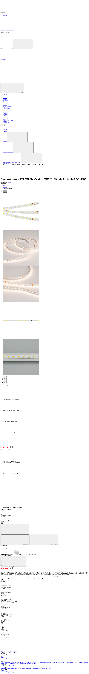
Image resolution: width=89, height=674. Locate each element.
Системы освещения (5, 111)
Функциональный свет (52, 662)
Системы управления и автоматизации (27, 662)
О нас (4, 14)
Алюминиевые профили (6, 104)
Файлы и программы (54, 544)
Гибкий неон (4, 116)
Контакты (12, 30)
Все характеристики (25, 533)
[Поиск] (23, 44)
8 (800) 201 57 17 (4, 651)
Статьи (21, 668)
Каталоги (3, 668)
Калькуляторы (32, 668)
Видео (6, 668)
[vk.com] (10, 650)
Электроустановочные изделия (19, 663)
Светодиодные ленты (5, 662)
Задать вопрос (4, 182)
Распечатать (10, 182)
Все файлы (3, 565)
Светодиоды (6, 122)
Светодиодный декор (7, 663)
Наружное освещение (5, 114)
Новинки (5, 129)
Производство (6, 665)
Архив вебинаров (15, 668)
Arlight (9, 660)
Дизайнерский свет (62, 662)
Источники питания (5, 97)
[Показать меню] (17, 137)
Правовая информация (6, 658)
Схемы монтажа (38, 668)
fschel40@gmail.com (12, 651)
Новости (5, 15)
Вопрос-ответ (26, 668)
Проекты (5, 16)
